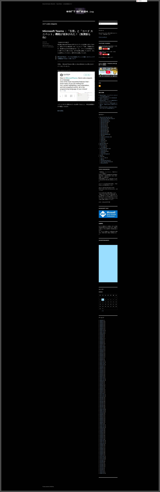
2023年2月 (102, 375)
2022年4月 (102, 388)
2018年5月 (102, 449)
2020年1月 (102, 423)
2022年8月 (102, 383)
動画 (101, 159)
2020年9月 (102, 413)
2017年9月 (102, 460)
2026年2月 (102, 328)
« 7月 (103, 310)
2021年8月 (102, 398)
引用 (43, 45)
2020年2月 (102, 422)
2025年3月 (102, 342)
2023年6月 (102, 370)
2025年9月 (102, 334)
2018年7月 (102, 447)
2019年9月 (102, 428)
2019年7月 (102, 431)
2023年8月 (102, 367)
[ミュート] (113, 76)
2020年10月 (102, 411)
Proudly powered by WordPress (48, 486)
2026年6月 (102, 322)
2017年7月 (102, 462)
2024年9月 (102, 350)
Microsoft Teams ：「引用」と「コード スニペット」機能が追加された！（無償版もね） (67, 34)
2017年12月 (102, 456)
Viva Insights (103, 146)
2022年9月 (102, 381)
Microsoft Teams (45, 43)
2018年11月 (102, 441)
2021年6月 (102, 401)
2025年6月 (102, 338)
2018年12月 (102, 440)
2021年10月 (102, 396)
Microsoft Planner (104, 127)
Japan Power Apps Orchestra (106, 161)
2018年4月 (102, 451)
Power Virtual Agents (104, 153)
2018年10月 (102, 443)
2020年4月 (102, 419)
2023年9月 (102, 366)
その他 (101, 156)
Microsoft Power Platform (104, 148)
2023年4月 (102, 372)
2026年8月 (102, 320)
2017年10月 (102, 458)
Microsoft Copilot (103, 143)
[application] (108, 72)
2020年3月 (102, 421)
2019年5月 (102, 434)
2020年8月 (102, 414)
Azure (101, 155)
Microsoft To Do (104, 132)
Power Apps (103, 149)
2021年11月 (102, 394)
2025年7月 (102, 337)
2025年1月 (102, 345)
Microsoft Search (104, 129)
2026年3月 (102, 326)
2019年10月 (102, 427)
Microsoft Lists (103, 123)
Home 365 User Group (105, 160)
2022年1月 (102, 392)
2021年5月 (102, 402)
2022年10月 (102, 380)
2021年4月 (102, 404)
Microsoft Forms (104, 122)
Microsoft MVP (103, 163)
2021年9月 (102, 397)
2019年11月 (102, 426)
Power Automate (104, 151)
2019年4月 (102, 435)
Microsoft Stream (104, 130)
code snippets (51, 46)
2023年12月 (102, 362)
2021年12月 (102, 393)
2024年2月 (102, 359)
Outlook (102, 139)
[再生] (100, 76)
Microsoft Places (104, 126)
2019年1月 (102, 439)
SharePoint (103, 140)
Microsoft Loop (103, 125)
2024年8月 (102, 351)
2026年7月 (102, 321)
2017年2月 (102, 469)
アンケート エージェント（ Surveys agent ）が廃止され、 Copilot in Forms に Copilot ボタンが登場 (108, 104)
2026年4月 (102, 325)
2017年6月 (102, 464)
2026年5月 (102, 324)
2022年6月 (102, 385)
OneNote (102, 138)
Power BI (102, 152)
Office (102, 135)
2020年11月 (102, 410)
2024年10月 (102, 349)
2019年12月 (102, 424)
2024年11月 (102, 347)
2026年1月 (102, 329)
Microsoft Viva (102, 144)
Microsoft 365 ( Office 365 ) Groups (107, 118)
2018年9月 (102, 444)
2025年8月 (102, 336)
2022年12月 (102, 377)
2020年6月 (102, 417)
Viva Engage (103, 147)
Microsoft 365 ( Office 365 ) (105, 117)
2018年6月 (102, 448)
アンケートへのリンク (103, 37)
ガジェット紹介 (103, 157)
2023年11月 (102, 363)
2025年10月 (102, 333)
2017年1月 (102, 470)
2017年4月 (102, 466)
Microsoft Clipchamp (104, 121)
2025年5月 (102, 339)
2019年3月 (102, 436)
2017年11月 (102, 457)
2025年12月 (102, 330)
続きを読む (60, 110)
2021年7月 (102, 400)
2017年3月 (102, 468)
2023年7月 (102, 368)
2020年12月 (102, 409)
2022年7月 (102, 384)
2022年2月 (102, 390)
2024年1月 (102, 360)
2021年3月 (102, 405)
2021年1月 (102, 407)
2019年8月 (102, 430)
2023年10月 (102, 364)
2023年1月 (102, 376)
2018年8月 (102, 445)
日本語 (140, 0)
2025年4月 (102, 341)
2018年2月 (102, 453)
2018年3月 (102, 452)
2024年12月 (102, 346)
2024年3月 (102, 358)
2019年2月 (102, 438)
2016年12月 (102, 472)
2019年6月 (102, 432)
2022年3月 (102, 389)
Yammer (102, 142)
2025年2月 (102, 343)
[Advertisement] (108, 263)
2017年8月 (102, 461)
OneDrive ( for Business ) (105, 136)
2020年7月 (102, 415)
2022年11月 (102, 379)
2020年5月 (102, 418)
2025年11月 (102, 332)
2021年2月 (102, 406)
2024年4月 (102, 356)
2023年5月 (102, 371)
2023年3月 (102, 373)
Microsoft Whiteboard (104, 134)
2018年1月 (102, 455)
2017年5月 (102, 465)
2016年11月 (102, 473)
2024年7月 (102, 353)
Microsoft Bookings (104, 119)
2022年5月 (102, 387)
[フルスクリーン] (115, 76)
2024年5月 (102, 355)
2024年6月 (102, 354)
